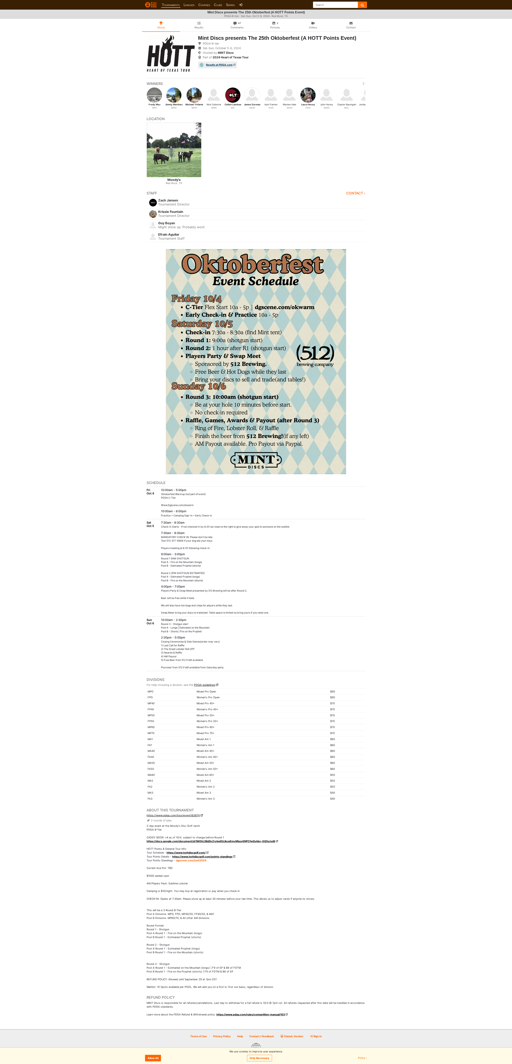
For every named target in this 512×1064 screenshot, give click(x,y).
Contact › (355, 193)
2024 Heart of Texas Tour (231, 57)
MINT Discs (226, 52)
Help (240, 1036)
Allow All (153, 1058)
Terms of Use (198, 1036)
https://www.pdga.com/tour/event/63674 (173, 815)
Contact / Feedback (261, 1036)
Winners (155, 84)
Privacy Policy (222, 1036)
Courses (204, 5)
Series (230, 5)
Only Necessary (259, 1058)
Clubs (218, 5)
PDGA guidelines (204, 684)
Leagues (189, 5)
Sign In (317, 1036)
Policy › (362, 1058)
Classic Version (293, 1036)
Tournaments (171, 5)
